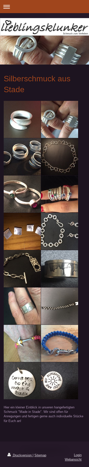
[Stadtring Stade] (59, 268)
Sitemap (40, 455)
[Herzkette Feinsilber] (59, 156)
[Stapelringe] (59, 194)
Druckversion (22, 455)
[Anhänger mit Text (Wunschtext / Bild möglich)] (22, 380)
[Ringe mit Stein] (22, 194)
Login (78, 455)
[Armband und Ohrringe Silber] (59, 231)
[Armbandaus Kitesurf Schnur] (22, 343)
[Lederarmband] (59, 306)
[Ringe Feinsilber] (59, 119)
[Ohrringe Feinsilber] (22, 231)
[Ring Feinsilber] (22, 119)
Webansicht (73, 459)
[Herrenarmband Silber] (22, 268)
